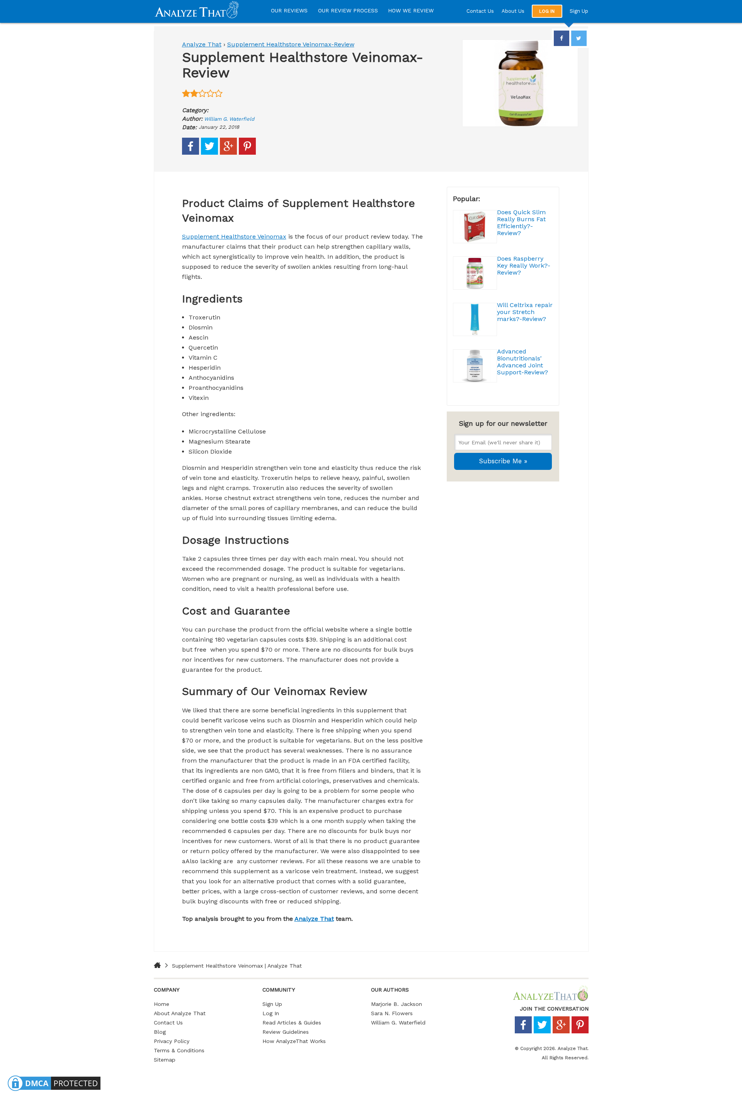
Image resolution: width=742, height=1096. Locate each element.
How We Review (411, 10)
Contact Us (480, 11)
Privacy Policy (171, 1041)
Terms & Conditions (179, 1050)
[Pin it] (247, 153)
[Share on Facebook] (190, 153)
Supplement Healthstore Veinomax (234, 236)
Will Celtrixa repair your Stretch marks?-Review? (525, 312)
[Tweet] (209, 153)
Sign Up (579, 11)
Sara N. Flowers (392, 1013)
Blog (160, 1032)
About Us (513, 11)
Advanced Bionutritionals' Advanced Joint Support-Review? (522, 362)
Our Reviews (289, 10)
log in (547, 11)
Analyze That (201, 44)
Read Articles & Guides (291, 1022)
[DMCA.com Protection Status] (54, 1090)
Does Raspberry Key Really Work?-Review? (523, 265)
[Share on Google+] (228, 153)
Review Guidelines (285, 1032)
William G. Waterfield (229, 119)
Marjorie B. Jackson (396, 1004)
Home (161, 1004)
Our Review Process (348, 10)
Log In (270, 1013)
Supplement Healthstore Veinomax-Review (290, 44)
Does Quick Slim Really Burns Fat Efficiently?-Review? (521, 222)
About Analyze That (180, 1013)
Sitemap (164, 1060)
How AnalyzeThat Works (294, 1041)
